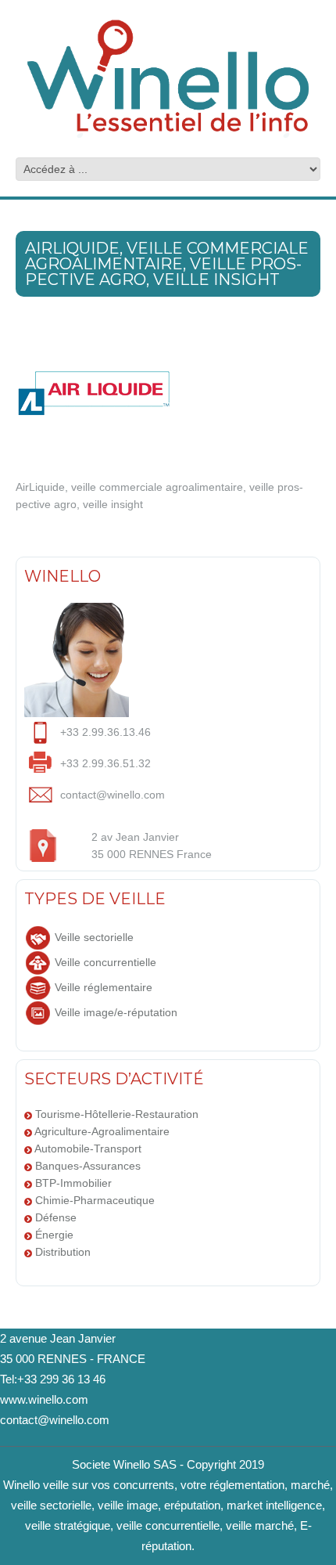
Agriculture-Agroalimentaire (102, 1131)
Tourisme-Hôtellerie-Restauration (116, 1114)
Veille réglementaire (103, 987)
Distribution (63, 1252)
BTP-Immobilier (73, 1183)
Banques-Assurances (88, 1165)
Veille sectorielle (94, 937)
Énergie (54, 1234)
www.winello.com (44, 1399)
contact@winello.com (54, 1419)
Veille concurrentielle (105, 962)
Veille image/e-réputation (116, 1012)
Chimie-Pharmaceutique (95, 1200)
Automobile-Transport (87, 1148)
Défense (56, 1217)
